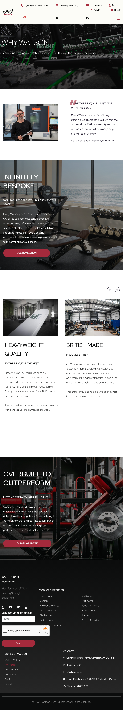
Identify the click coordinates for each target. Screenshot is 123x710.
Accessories (46, 596)
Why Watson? (11, 664)
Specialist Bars (88, 610)
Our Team (9, 679)
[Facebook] (3, 607)
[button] (118, 19)
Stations (85, 615)
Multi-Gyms (87, 600)
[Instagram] (26, 607)
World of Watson (12, 659)
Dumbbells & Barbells (50, 624)
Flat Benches (46, 615)
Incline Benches (47, 620)
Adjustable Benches (49, 605)
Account (116, 5)
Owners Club (11, 674)
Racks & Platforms (90, 605)
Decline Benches (48, 610)
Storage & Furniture (91, 620)
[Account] (110, 5)
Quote (117, 10)
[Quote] (112, 10)
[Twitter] (18, 607)
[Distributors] (87, 18)
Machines (44, 629)
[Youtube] (10, 607)
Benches (44, 600)
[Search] (57, 18)
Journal (8, 684)
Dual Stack (87, 596)
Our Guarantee (12, 669)
